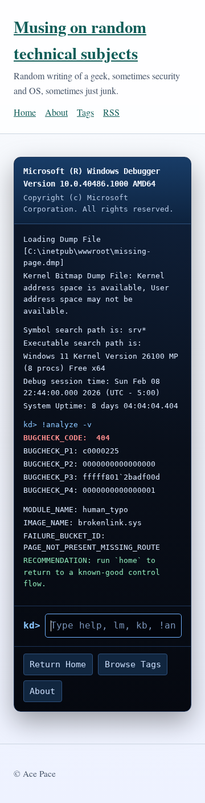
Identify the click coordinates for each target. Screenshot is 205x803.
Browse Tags (133, 664)
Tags (85, 112)
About (56, 112)
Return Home (58, 664)
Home (25, 112)
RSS (111, 112)
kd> (31, 625)
